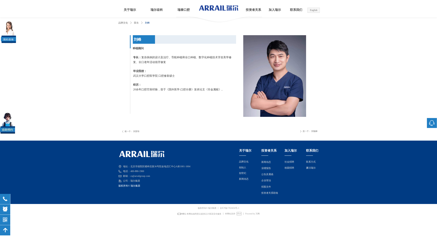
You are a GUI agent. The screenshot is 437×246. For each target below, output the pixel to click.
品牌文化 (123, 23)
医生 (136, 23)
